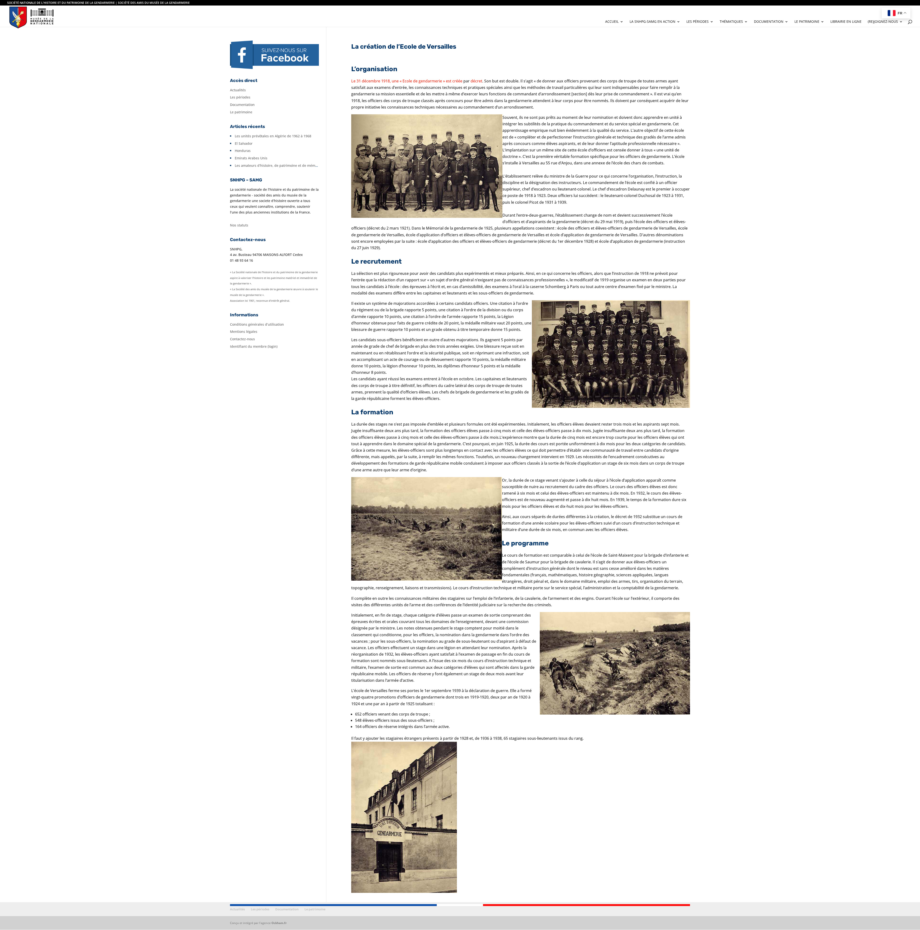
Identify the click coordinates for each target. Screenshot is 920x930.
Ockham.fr (279, 923)
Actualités (238, 90)
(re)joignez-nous (883, 22)
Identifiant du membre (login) (253, 346)
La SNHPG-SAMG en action (652, 22)
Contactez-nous (242, 339)
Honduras (243, 150)
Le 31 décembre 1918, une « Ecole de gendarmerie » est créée (406, 81)
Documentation (768, 22)
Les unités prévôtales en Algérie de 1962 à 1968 (273, 136)
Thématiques (731, 22)
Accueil (612, 22)
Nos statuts (239, 225)
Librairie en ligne (846, 22)
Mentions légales (243, 331)
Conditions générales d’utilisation (257, 324)
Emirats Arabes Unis (251, 158)
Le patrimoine (806, 22)
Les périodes (697, 22)
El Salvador (244, 143)
